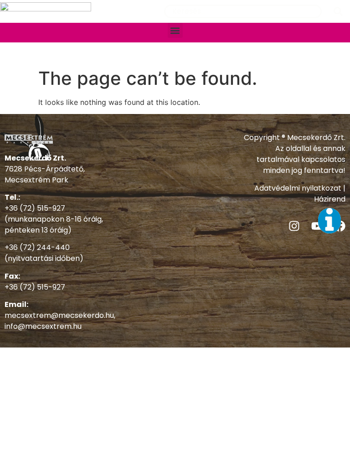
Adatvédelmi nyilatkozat (297, 188)
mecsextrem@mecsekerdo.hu (59, 315)
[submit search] (338, 11)
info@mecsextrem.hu (43, 326)
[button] (175, 30)
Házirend (329, 199)
